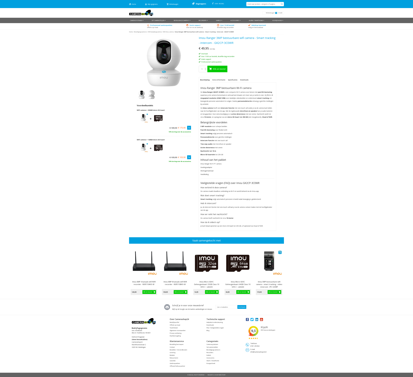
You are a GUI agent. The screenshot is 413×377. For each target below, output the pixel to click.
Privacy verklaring (175, 333)
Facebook (247, 319)
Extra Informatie (218, 80)
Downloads (244, 80)
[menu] (206, 20)
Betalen (172, 355)
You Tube (261, 319)
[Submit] (282, 3)
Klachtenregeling (175, 336)
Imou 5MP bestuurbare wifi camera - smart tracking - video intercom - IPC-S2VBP (269, 284)
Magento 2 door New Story (217, 375)
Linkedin (256, 319)
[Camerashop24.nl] (141, 13)
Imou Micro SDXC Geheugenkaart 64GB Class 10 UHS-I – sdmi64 (237, 284)
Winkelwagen (173, 4)
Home (134, 4)
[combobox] (265, 4)
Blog (207, 330)
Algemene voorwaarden (178, 330)
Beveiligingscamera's (140, 32)
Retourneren (174, 358)
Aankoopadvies (175, 363)
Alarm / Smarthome (212, 361)
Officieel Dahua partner (177, 366)
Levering (172, 352)
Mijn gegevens (153, 4)
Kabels (208, 355)
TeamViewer (174, 328)
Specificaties (232, 80)
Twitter (252, 319)
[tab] (205, 79)
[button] (152, 95)
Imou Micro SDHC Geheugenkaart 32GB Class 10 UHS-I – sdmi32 (206, 284)
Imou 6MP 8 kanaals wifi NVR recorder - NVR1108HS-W (175, 283)
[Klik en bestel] (189, 128)
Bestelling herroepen (176, 344)
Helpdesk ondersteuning (214, 322)
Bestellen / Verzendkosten (178, 350)
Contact (172, 347)
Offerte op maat (175, 325)
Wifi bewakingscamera (155, 32)
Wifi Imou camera (168, 32)
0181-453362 (219, 4)
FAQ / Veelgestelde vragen (215, 328)
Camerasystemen (212, 344)
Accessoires (210, 358)
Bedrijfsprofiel (174, 322)
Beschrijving (205, 80)
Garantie (173, 361)
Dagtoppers (201, 4)
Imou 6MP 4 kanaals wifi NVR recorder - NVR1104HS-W (144, 283)
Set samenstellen (212, 347)
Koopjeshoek (210, 363)
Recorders (209, 352)
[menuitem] (136, 20)
